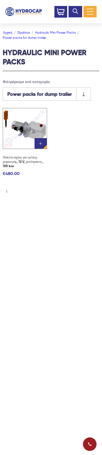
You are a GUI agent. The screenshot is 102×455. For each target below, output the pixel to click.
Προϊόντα (23, 32)
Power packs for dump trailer (24, 38)
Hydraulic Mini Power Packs (55, 32)
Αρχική (7, 32)
